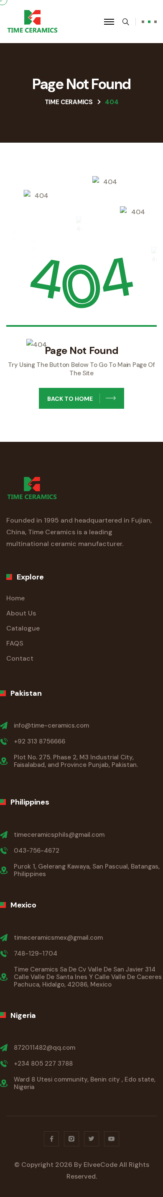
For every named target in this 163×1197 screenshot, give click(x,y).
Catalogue (23, 628)
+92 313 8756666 (39, 741)
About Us (21, 613)
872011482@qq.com (44, 1047)
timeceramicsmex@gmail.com (58, 937)
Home (15, 598)
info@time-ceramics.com (51, 725)
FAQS (14, 643)
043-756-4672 (36, 850)
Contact (19, 658)
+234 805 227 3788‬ (43, 1063)
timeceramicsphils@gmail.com (59, 834)
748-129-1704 (35, 953)
